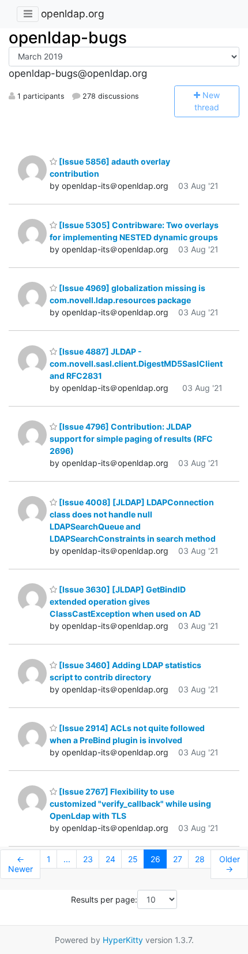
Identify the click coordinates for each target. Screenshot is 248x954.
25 (133, 859)
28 (200, 859)
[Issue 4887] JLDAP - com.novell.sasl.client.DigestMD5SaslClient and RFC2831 (136, 363)
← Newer (20, 864)
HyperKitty (123, 940)
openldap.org (72, 14)
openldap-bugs (68, 37)
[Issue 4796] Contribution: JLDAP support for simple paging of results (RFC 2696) (131, 439)
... (66, 859)
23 (88, 859)
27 (177, 859)
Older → (229, 864)
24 (110, 859)
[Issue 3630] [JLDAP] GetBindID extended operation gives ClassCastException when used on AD (125, 601)
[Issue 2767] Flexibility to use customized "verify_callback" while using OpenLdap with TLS (130, 804)
